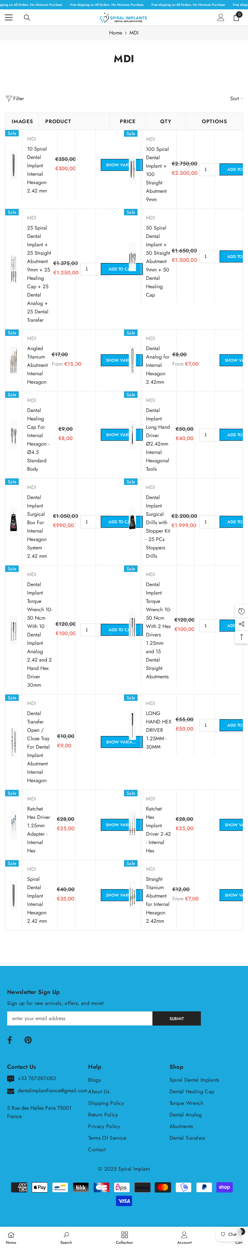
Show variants (123, 165)
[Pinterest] (28, 1040)
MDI (134, 32)
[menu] (9, 17)
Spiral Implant (134, 1169)
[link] (66, 1237)
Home (115, 32)
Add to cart (121, 269)
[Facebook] (9, 1040)
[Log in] (220, 17)
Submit (177, 1019)
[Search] (27, 18)
